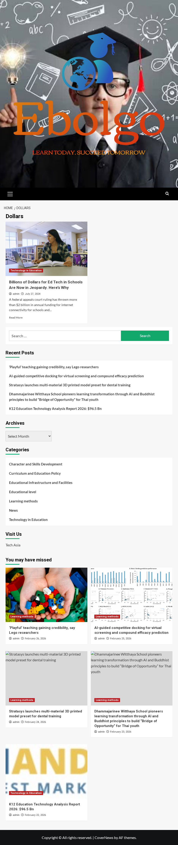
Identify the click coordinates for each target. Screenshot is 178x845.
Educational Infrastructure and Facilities (41, 482)
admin (16, 293)
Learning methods (23, 501)
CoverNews (104, 837)
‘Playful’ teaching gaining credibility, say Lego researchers (54, 367)
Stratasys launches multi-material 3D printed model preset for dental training (69, 385)
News (13, 510)
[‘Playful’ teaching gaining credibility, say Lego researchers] (46, 595)
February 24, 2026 (35, 722)
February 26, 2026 (35, 638)
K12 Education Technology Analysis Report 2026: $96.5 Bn (55, 408)
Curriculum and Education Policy (35, 473)
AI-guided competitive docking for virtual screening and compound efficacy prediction (76, 376)
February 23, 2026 (120, 731)
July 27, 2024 (32, 293)
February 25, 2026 (120, 638)
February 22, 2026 (35, 815)
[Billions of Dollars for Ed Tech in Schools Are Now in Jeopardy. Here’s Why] (46, 249)
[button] (10, 193)
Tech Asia (13, 545)
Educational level (22, 492)
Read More (15, 317)
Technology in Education (26, 270)
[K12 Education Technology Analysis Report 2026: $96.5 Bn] (46, 771)
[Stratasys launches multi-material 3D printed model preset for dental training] (46, 678)
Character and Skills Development (35, 464)
